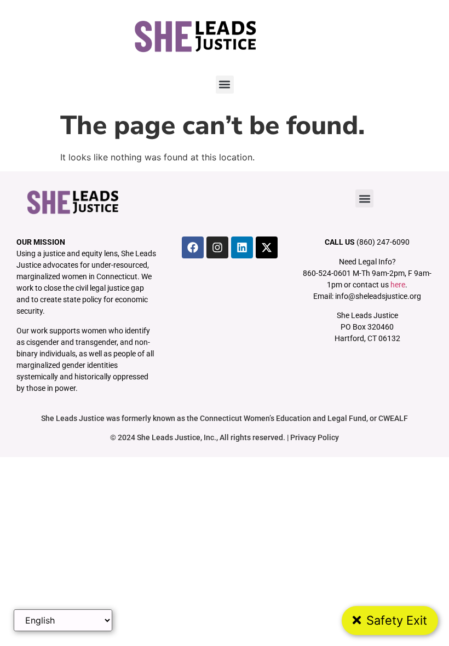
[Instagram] (217, 247)
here (397, 284)
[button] (225, 85)
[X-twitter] (267, 247)
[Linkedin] (242, 247)
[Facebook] (193, 247)
